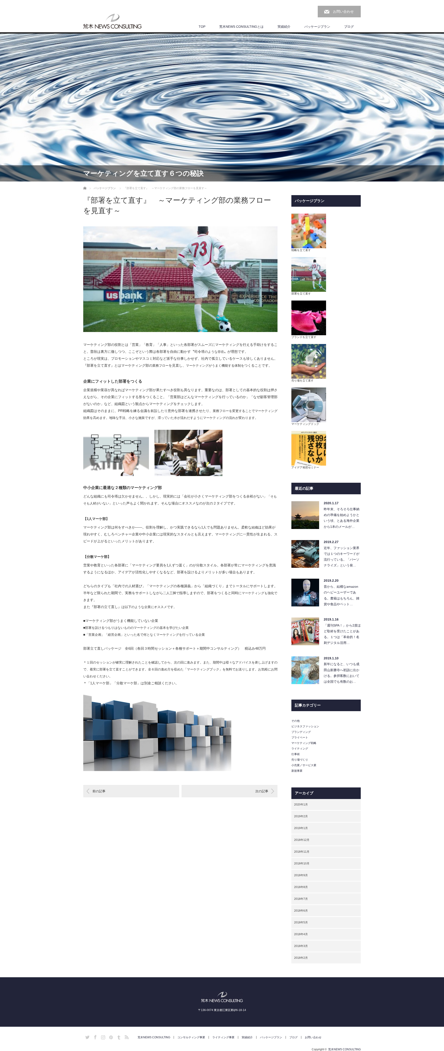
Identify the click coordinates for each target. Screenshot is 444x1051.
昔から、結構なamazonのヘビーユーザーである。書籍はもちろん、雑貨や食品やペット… (341, 595)
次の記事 (261, 791)
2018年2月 (301, 957)
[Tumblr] (118, 1036)
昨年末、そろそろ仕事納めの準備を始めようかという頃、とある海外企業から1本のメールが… (341, 518)
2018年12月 (301, 840)
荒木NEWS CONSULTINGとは (241, 26)
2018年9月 (301, 875)
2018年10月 (301, 863)
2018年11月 (301, 851)
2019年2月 (301, 816)
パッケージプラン (317, 26)
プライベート (299, 737)
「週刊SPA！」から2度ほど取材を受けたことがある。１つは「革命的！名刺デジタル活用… (342, 634)
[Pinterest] (110, 1036)
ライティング (299, 748)
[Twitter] (86, 1036)
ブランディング (301, 732)
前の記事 (98, 791)
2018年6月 (301, 910)
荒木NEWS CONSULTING (154, 1037)
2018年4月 (301, 934)
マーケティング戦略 (303, 743)
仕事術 (295, 754)
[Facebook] (94, 1036)
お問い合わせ (343, 11)
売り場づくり (299, 759)
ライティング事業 (223, 1037)
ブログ (349, 26)
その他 (295, 720)
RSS (126, 1036)
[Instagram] (102, 1036)
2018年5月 (301, 922)
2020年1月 (301, 804)
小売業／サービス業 (303, 765)
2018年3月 (301, 946)
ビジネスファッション (305, 726)
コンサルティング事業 (191, 1037)
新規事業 (296, 770)
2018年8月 (301, 887)
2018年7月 (301, 898)
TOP (202, 26)
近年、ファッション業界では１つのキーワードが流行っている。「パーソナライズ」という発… (341, 556)
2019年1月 (301, 828)
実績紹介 (284, 26)
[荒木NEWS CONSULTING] (112, 21)
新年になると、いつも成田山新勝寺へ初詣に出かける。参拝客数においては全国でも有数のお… (341, 672)
